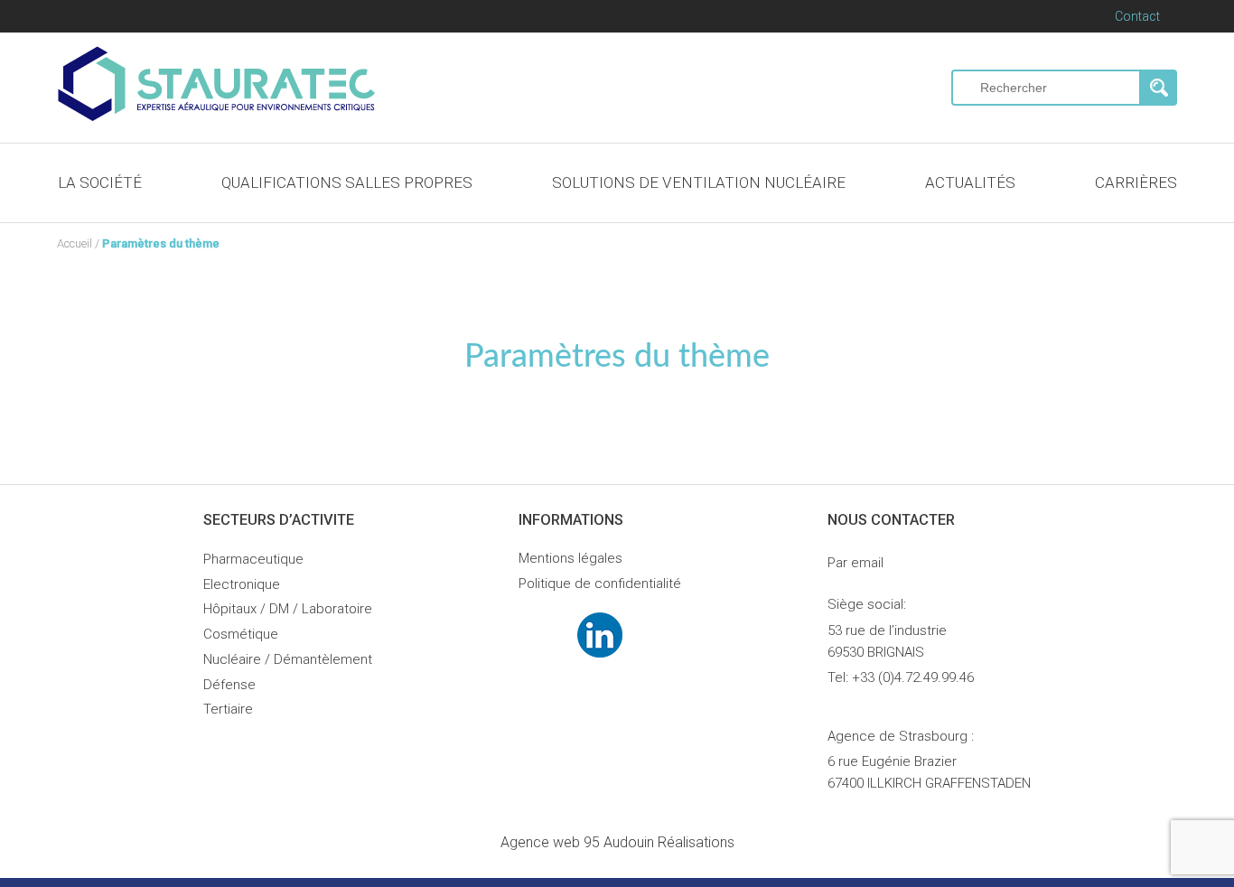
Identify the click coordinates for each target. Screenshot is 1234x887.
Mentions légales (570, 558)
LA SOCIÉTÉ (100, 182)
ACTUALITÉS (970, 182)
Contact (1137, 16)
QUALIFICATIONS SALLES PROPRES (346, 182)
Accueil (74, 243)
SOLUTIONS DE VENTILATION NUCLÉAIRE (699, 182)
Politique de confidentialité (600, 583)
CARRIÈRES (1136, 182)
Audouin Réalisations (617, 842)
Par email (855, 563)
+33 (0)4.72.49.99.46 (913, 677)
